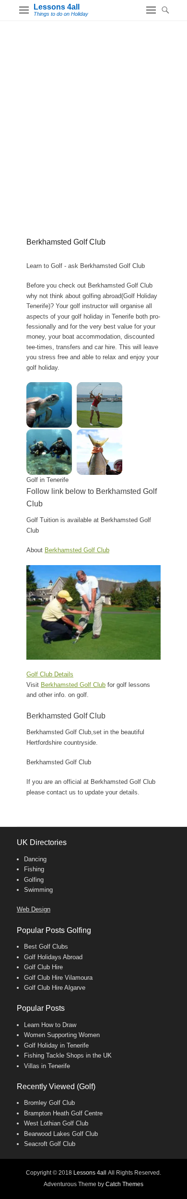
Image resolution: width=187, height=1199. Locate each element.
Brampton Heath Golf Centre (63, 1113)
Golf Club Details (49, 674)
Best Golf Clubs (46, 946)
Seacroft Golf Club (49, 1143)
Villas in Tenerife (47, 1066)
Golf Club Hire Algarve (54, 987)
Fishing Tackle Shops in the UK (68, 1055)
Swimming (38, 889)
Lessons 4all (57, 7)
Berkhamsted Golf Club (77, 550)
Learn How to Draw (50, 1024)
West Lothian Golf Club (56, 1123)
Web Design (33, 909)
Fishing (34, 869)
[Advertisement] (93, 119)
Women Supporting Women (62, 1034)
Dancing (35, 859)
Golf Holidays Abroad (53, 957)
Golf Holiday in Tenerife (56, 1045)
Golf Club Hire (43, 967)
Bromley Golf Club (49, 1102)
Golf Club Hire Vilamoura (58, 977)
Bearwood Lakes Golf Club (61, 1133)
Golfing (34, 879)
